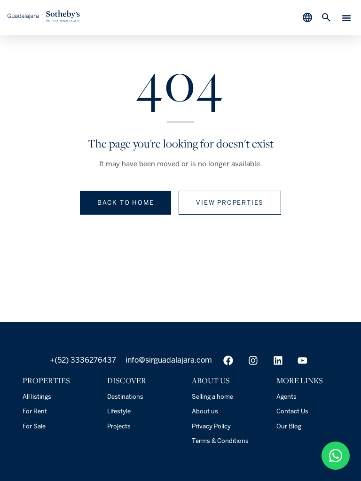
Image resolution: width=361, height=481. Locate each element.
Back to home (125, 203)
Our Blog (288, 426)
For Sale (34, 426)
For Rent (35, 411)
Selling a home (212, 397)
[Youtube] (302, 360)
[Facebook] (228, 360)
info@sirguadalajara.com (168, 360)
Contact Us (292, 411)
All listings (37, 397)
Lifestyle (119, 411)
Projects (119, 426)
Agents (286, 397)
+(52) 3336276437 (83, 360)
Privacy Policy (211, 426)
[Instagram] (253, 360)
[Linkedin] (278, 360)
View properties (230, 203)
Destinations (125, 397)
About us (205, 411)
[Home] (44, 19)
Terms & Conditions (220, 441)
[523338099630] (336, 456)
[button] (346, 18)
